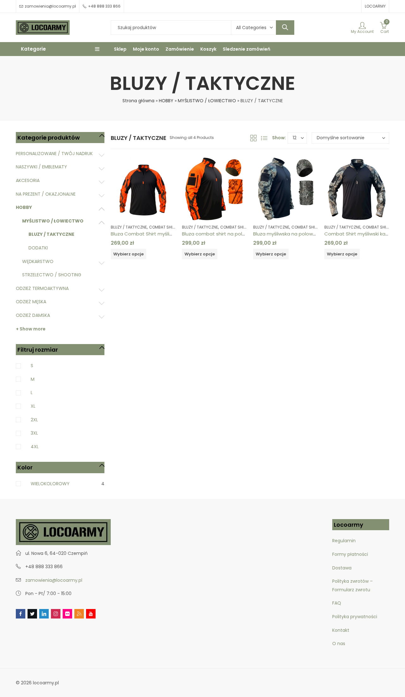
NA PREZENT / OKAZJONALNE (46, 194)
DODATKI (38, 248)
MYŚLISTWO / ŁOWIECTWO (207, 100)
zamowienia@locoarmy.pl (53, 580)
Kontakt (340, 630)
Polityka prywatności (354, 616)
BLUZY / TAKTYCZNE (129, 227)
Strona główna (138, 100)
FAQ (336, 603)
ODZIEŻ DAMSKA (33, 315)
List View (264, 138)
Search (285, 27)
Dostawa (342, 568)
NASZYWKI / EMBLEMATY (41, 167)
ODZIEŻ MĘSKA (31, 301)
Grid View (253, 138)
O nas (338, 643)
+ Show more (31, 329)
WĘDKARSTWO (37, 261)
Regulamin (344, 540)
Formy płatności (350, 554)
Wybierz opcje (128, 254)
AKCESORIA (28, 180)
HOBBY (166, 100)
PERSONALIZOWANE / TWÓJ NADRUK (54, 153)
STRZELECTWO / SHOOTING (51, 275)
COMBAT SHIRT (163, 227)
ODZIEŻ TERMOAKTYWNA (42, 288)
